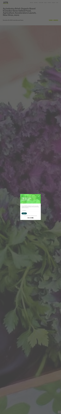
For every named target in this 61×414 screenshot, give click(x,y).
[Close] (39, 195)
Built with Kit (30, 218)
